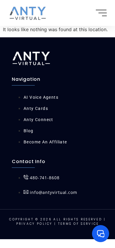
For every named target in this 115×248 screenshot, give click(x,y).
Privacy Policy (34, 224)
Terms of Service (78, 224)
